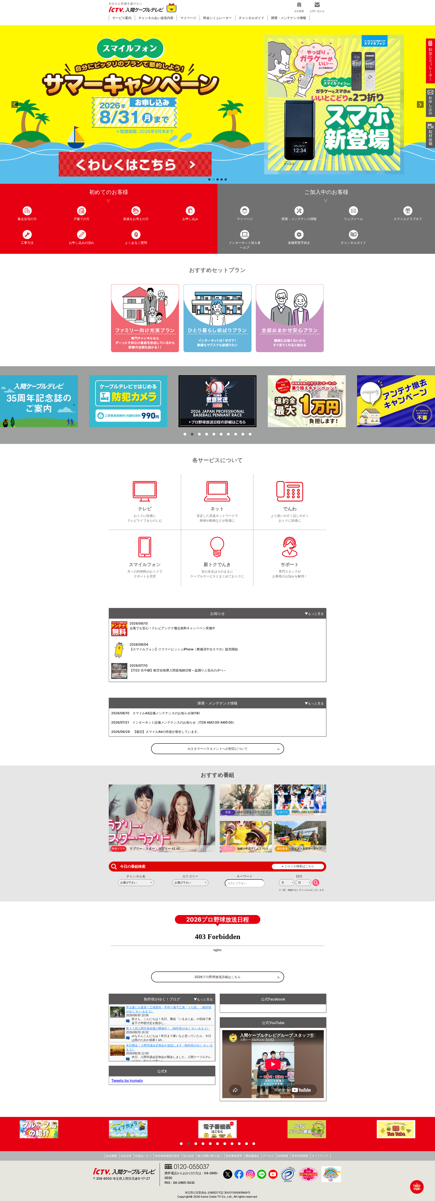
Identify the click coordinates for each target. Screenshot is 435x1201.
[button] (217, 104)
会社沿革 (126, 1155)
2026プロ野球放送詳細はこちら (217, 977)
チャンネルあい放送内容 (155, 18)
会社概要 (111, 1155)
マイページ (188, 18)
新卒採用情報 (300, 1155)
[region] (217, 104)
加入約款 (188, 1155)
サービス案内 (121, 18)
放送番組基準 (234, 1155)
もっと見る (316, 613)
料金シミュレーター (217, 18)
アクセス (268, 1155)
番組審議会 (252, 1155)
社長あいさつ (143, 1155)
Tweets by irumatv (127, 1080)
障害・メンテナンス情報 (288, 18)
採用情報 (282, 1155)
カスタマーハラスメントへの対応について (217, 749)
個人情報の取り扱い (210, 1155)
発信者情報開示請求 (167, 1155)
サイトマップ (320, 1155)
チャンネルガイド (251, 18)
